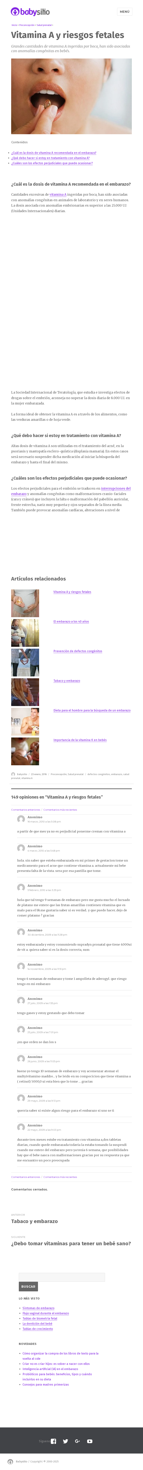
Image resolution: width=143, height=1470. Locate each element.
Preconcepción (59, 774)
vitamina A (58, 195)
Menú (125, 12)
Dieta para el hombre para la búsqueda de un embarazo (92, 710)
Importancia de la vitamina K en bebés (80, 740)
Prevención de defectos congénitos (77, 651)
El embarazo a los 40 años (71, 621)
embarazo (116, 774)
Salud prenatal (76, 774)
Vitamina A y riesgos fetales (72, 592)
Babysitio (22, 774)
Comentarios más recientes (60, 809)
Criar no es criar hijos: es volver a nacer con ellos (56, 1364)
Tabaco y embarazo (66, 681)
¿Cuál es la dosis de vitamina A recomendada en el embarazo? (53, 153)
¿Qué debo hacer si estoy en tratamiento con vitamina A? (50, 158)
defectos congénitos (99, 774)
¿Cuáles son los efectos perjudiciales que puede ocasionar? (52, 163)
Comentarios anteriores (25, 809)
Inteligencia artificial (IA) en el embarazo (50, 1369)
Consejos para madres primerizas (46, 1384)
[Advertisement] (40, 275)
